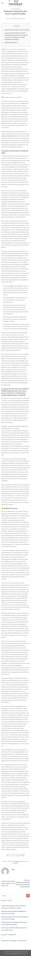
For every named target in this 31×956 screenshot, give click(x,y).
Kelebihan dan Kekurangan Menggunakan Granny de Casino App (13, 912)
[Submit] (28, 895)
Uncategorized (15, 9)
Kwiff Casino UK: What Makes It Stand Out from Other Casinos (14, 929)
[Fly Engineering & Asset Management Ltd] (15, 3)
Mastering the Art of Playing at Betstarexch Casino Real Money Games (14, 923)
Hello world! (22, 940)
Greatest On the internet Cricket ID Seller (17, 30)
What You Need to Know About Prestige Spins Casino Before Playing (15, 918)
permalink (15, 863)
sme (24, 18)
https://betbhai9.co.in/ (9, 136)
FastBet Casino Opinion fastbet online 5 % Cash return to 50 (8, 883)
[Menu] (2, 3)
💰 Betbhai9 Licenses (11, 42)
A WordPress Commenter (9, 940)
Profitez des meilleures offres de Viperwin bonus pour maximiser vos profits (13, 907)
